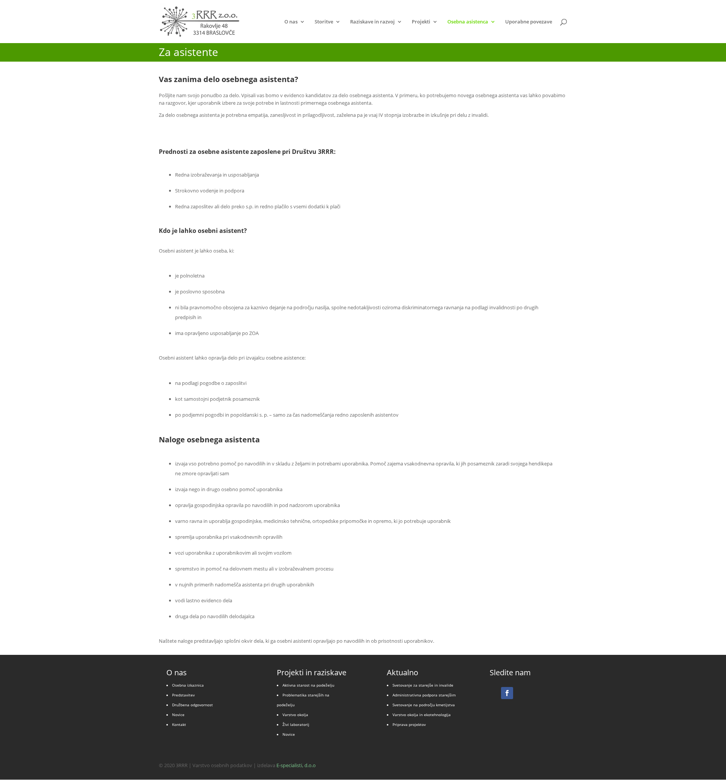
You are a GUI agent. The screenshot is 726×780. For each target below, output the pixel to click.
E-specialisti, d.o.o (296, 765)
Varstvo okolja (295, 714)
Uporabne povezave (528, 22)
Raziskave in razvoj (372, 22)
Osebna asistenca (467, 22)
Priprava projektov (409, 724)
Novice (178, 714)
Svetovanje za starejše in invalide (422, 685)
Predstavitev (183, 695)
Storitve (324, 22)
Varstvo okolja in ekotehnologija (421, 714)
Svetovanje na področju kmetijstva (423, 704)
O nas (291, 22)
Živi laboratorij (295, 724)
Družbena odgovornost (192, 704)
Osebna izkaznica (188, 685)
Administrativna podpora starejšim (424, 695)
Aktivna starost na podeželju (308, 685)
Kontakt (179, 724)
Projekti (421, 22)
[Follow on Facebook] (507, 693)
